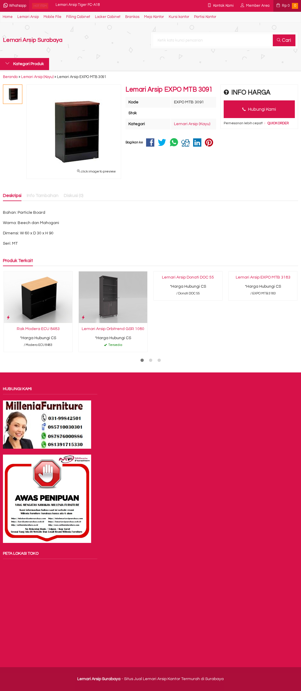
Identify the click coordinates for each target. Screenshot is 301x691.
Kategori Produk (28, 64)
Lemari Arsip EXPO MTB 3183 (263, 277)
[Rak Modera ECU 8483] (38, 297)
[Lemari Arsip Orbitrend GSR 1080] (113, 297)
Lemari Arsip (28, 17)
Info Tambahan (42, 195)
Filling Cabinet (78, 17)
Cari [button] (286, 40)
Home (8, 17)
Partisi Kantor (205, 17)
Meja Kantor (154, 17)
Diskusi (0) (73, 195)
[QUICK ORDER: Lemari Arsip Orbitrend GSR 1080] (83, 317)
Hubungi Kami (261, 109)
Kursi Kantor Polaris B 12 (76, 6)
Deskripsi (12, 195)
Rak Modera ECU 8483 (38, 329)
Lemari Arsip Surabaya (32, 40)
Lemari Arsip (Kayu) (192, 124)
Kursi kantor (179, 17)
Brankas (132, 17)
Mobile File (52, 17)
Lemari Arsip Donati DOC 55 (188, 277)
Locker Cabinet (108, 17)
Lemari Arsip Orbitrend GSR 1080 (113, 329)
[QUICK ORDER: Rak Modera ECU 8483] (8, 317)
